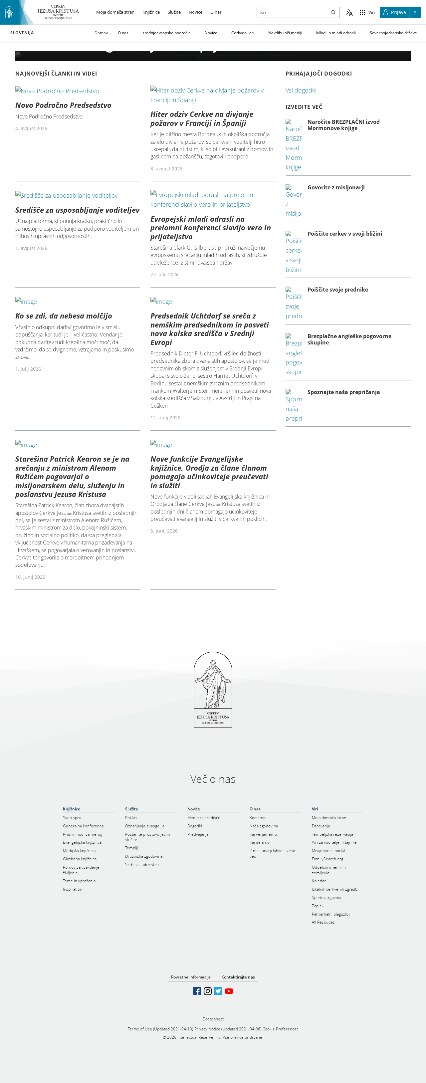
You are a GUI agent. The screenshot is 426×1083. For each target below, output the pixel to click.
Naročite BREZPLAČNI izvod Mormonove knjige (344, 125)
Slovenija (22, 33)
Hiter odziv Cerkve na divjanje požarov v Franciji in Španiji (201, 118)
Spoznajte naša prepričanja (344, 392)
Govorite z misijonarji (336, 187)
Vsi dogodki (301, 90)
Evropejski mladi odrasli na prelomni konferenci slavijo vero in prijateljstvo (210, 227)
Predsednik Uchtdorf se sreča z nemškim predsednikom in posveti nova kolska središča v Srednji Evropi (209, 329)
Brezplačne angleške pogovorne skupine (349, 339)
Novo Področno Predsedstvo (63, 105)
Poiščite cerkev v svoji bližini (345, 233)
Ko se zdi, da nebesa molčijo (63, 316)
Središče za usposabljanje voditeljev (77, 210)
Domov (101, 33)
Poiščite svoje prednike (338, 289)
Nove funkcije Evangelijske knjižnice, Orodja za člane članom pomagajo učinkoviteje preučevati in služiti (209, 472)
